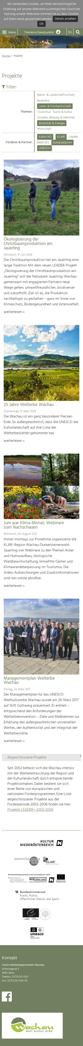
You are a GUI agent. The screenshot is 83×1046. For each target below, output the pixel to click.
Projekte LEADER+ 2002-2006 (30, 810)
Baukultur (43, 100)
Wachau (6, 56)
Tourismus (44, 112)
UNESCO (44, 148)
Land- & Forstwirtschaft (55, 106)
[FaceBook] (7, 997)
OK (41, 24)
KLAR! (61, 136)
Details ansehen (65, 19)
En (70, 32)
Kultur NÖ (45, 136)
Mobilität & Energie (52, 123)
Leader (73, 136)
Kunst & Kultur (62, 112)
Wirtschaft (44, 129)
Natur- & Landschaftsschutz (56, 95)
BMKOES (43, 142)
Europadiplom (62, 142)
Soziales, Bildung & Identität (56, 117)
